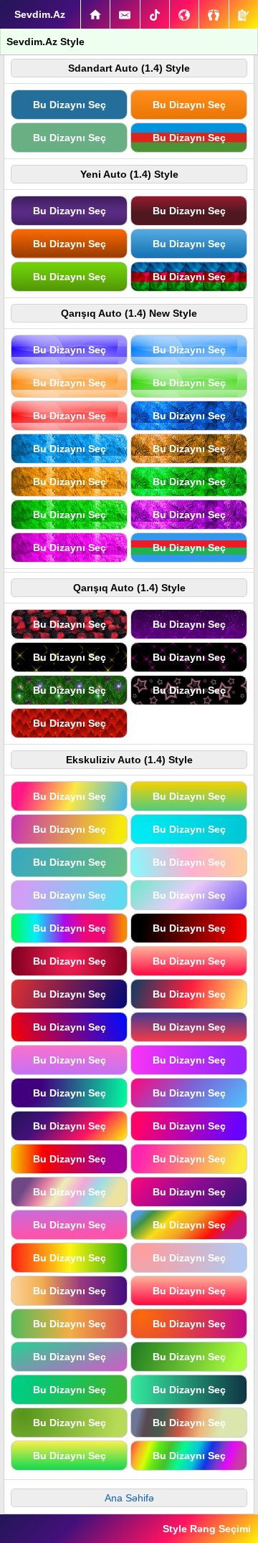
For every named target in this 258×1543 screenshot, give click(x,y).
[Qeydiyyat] (243, 14)
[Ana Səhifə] (95, 14)
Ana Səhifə (129, 1498)
